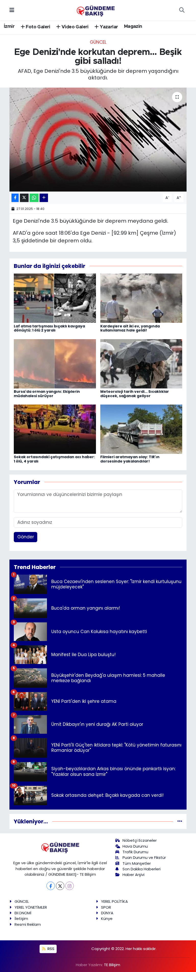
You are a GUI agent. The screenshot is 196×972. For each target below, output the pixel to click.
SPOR (106, 907)
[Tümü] (179, 821)
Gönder (25, 537)
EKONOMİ (23, 913)
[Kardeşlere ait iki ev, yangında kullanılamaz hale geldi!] (141, 298)
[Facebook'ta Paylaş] (15, 198)
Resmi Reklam (28, 924)
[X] (60, 886)
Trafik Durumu (135, 852)
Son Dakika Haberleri (141, 869)
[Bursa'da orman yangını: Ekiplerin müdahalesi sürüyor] (55, 363)
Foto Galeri (37, 27)
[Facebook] (50, 886)
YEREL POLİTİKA (114, 901)
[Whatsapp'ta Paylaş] (34, 198)
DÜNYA (107, 913)
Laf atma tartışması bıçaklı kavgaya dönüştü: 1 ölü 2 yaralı (49, 328)
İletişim (21, 918)
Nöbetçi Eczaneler (139, 840)
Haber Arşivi (133, 874)
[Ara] (182, 10)
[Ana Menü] (11, 10)
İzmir (9, 26)
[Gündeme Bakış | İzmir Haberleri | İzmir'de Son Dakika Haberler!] (96, 10)
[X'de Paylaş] (24, 198)
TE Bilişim (112, 964)
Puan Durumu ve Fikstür (144, 857)
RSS (50, 948)
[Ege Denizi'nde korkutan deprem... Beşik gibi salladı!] (98, 140)
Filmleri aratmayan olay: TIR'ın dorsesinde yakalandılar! (130, 459)
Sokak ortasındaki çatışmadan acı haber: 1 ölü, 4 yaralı (54, 459)
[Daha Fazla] (44, 198)
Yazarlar (108, 27)
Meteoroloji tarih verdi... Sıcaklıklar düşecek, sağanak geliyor (134, 393)
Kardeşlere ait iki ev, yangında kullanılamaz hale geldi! (130, 328)
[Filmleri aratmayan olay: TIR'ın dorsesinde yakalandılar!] (141, 429)
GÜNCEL (98, 42)
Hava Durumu (135, 846)
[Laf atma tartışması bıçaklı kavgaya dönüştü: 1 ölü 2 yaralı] (55, 298)
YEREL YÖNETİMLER (31, 907)
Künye (107, 918)
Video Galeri (74, 27)
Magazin (133, 26)
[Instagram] (69, 886)
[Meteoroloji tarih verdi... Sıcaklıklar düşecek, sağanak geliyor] (141, 363)
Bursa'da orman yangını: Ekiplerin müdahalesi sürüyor (47, 393)
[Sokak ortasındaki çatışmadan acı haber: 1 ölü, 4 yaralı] (55, 429)
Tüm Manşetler (136, 863)
